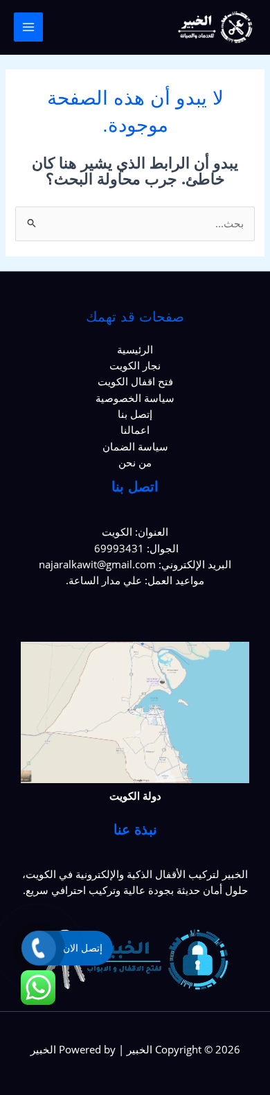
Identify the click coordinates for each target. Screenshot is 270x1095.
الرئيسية (135, 349)
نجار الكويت (135, 365)
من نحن (135, 462)
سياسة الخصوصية (135, 398)
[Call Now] (38, 948)
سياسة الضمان (135, 446)
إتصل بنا (135, 414)
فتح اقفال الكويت (135, 381)
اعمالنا (135, 430)
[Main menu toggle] (28, 27)
